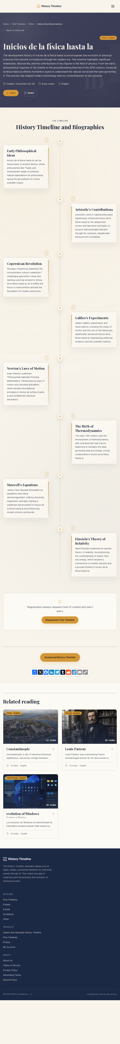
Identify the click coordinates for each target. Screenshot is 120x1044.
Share (31, 92)
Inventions (8, 914)
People (6, 904)
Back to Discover (15, 30)
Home (6, 24)
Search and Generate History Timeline (22, 932)
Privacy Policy (10, 970)
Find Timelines (18, 24)
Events (6, 909)
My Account (9, 947)
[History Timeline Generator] (49, 6)
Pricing (6, 942)
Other (31, 24)
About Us (7, 960)
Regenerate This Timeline (60, 620)
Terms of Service (11, 965)
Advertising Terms (12, 975)
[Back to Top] (31, 994)
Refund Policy (10, 979)
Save (12, 92)
